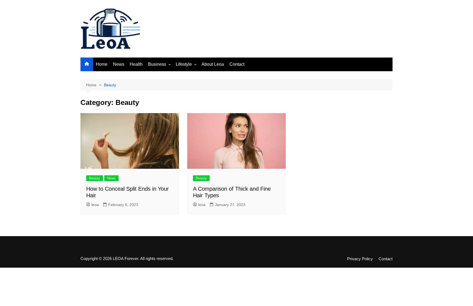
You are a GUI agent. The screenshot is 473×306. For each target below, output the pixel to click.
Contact (236, 64)
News (118, 64)
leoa (95, 204)
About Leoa (212, 64)
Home (102, 64)
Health (136, 64)
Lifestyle (184, 64)
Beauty (94, 178)
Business (157, 64)
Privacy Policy (360, 259)
